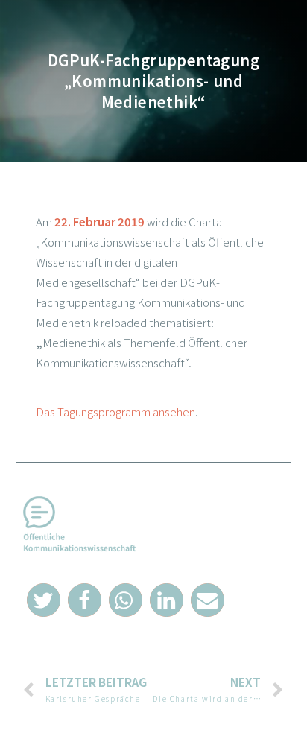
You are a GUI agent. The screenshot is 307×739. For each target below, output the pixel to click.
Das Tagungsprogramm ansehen (115, 411)
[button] (43, 600)
